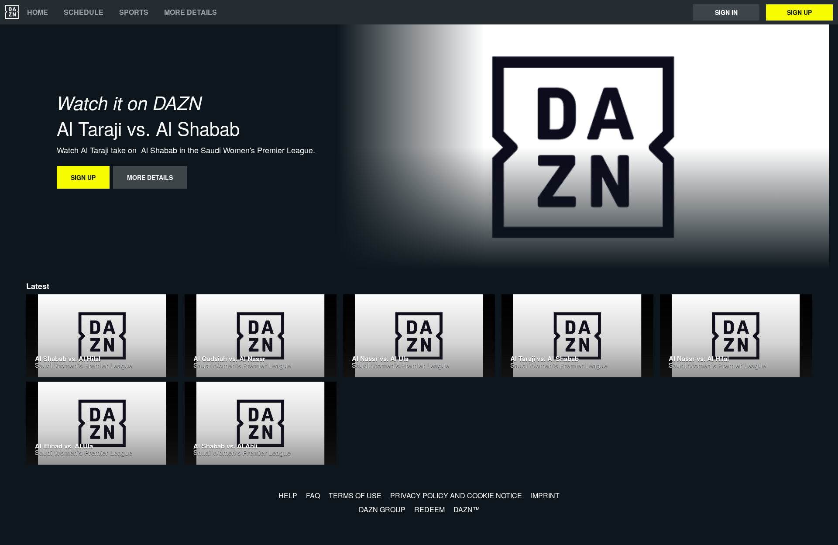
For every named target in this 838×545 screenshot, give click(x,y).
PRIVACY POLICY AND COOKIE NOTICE (456, 495)
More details (190, 12)
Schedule (83, 12)
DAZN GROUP (382, 509)
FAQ (313, 495)
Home (37, 12)
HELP (287, 495)
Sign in (726, 12)
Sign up (799, 12)
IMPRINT (545, 495)
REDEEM (429, 509)
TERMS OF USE (355, 495)
